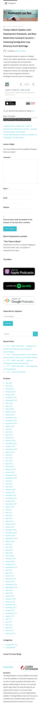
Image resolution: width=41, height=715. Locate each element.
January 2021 (10, 527)
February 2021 (11, 524)
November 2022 (11, 475)
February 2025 (11, 412)
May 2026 (9, 386)
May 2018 (9, 590)
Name (5, 188)
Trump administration (24, 120)
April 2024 (9, 435)
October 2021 (10, 501)
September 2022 (11, 478)
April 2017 (9, 627)
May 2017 (9, 625)
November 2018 (11, 584)
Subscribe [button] (8, 323)
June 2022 (9, 484)
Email (5, 198)
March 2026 (10, 389)
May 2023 (9, 461)
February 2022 (11, 489)
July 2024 (9, 429)
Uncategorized (10, 647)
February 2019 (11, 579)
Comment (7, 157)
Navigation (12, 3)
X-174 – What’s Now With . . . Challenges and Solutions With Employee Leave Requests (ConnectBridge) (19, 349)
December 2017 (11, 604)
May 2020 (9, 550)
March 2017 (10, 630)
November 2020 (11, 533)
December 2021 (11, 495)
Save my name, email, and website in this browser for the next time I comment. (17, 221)
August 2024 (10, 426)
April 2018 (9, 593)
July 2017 (9, 619)
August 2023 (10, 452)
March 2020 (10, 556)
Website (6, 207)
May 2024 (9, 432)
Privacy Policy (8, 667)
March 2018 (10, 596)
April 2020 (9, 553)
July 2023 (9, 455)
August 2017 (10, 616)
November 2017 (11, 607)
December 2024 (11, 417)
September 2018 (11, 587)
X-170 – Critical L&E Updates (16, 372)
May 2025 (9, 403)
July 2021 (9, 509)
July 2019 (9, 570)
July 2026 (9, 383)
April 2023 (9, 463)
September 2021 (11, 504)
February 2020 (11, 558)
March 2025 (10, 409)
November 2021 (11, 498)
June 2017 (9, 622)
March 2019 (10, 576)
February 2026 (11, 391)
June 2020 (9, 547)
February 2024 (11, 440)
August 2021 (10, 507)
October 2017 (10, 610)
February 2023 (11, 469)
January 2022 (10, 492)
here (32, 111)
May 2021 (9, 515)
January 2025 (10, 415)
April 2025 (9, 406)
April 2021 (9, 518)
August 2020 (10, 541)
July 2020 (9, 544)
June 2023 (9, 458)
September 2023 (11, 449)
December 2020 (11, 530)
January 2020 (10, 561)
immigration (11, 120)
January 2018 (10, 602)
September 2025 (11, 400)
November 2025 (11, 397)
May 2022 (9, 486)
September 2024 (11, 423)
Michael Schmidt (20, 51)
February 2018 (11, 599)
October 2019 (10, 564)
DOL (5, 120)
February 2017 (11, 633)
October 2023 (10, 446)
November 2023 (11, 443)
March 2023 (10, 466)
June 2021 (9, 512)
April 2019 (9, 573)
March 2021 (10, 521)
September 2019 (11, 567)
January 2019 (10, 581)
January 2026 (10, 394)
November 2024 (11, 420)
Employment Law (18, 26)
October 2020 (10, 535)
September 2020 (11, 538)
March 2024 (10, 438)
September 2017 (11, 613)
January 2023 (10, 472)
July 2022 (9, 481)
